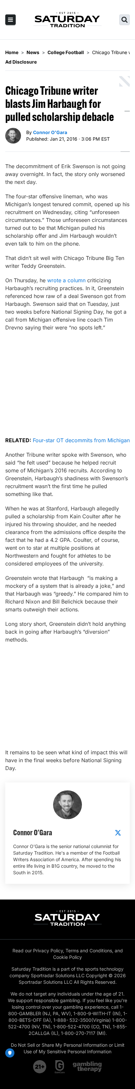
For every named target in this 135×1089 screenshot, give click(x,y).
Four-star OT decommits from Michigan (81, 440)
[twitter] (118, 833)
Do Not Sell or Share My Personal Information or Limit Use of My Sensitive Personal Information (68, 1048)
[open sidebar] (10, 19)
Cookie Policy (67, 957)
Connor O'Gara (50, 132)
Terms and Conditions (89, 950)
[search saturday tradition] (124, 19)
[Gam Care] (60, 1066)
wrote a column (66, 280)
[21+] (40, 1066)
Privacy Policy (48, 950)
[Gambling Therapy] (87, 1066)
